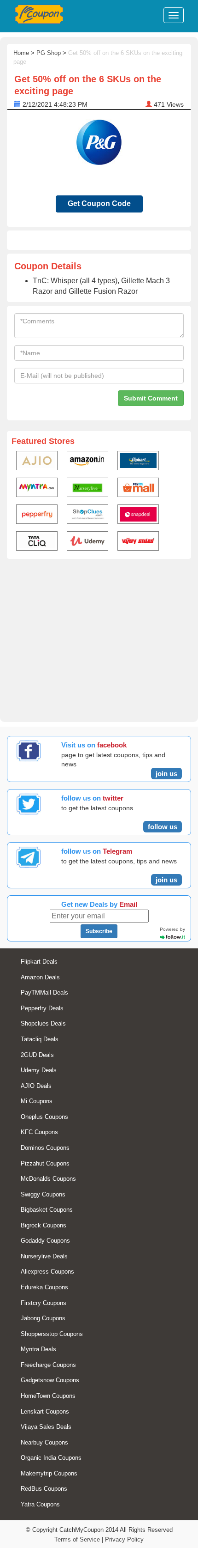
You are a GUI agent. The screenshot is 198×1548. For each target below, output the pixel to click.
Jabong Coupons (43, 1318)
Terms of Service (77, 1539)
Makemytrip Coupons (49, 1473)
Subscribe (99, 931)
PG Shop (48, 52)
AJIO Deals (36, 1085)
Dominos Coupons (45, 1147)
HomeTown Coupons (48, 1395)
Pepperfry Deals (42, 1008)
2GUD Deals (37, 1054)
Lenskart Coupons (45, 1411)
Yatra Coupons (40, 1504)
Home (21, 52)
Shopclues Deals (43, 1023)
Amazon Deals (40, 977)
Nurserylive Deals (44, 1256)
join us (166, 773)
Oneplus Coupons (44, 1116)
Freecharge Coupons (48, 1364)
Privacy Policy (124, 1539)
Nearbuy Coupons (44, 1442)
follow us (162, 827)
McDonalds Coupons (48, 1178)
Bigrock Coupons (43, 1225)
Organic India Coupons (51, 1457)
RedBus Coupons (44, 1488)
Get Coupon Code (99, 203)
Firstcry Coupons (43, 1302)
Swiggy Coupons (43, 1194)
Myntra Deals (38, 1349)
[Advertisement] (99, 639)
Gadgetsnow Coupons (50, 1380)
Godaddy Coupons (45, 1240)
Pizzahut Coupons (45, 1163)
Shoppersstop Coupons (52, 1333)
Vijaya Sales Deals (46, 1426)
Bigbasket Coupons (47, 1209)
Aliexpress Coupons (47, 1271)
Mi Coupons (36, 1101)
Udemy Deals (39, 1070)
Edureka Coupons (44, 1287)
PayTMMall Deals (44, 992)
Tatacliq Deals (39, 1039)
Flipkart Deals (39, 961)
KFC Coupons (39, 1132)
